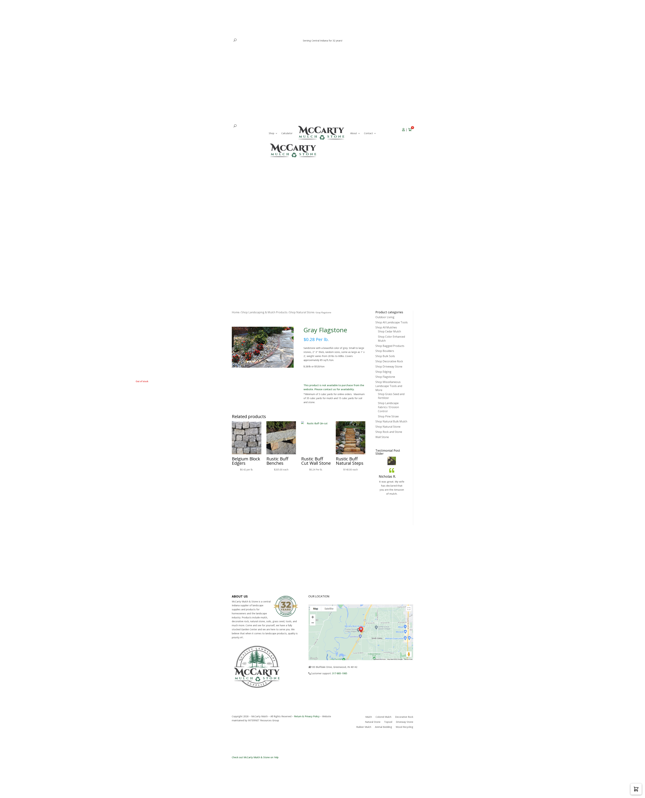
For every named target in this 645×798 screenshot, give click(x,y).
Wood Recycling (404, 727)
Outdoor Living (384, 317)
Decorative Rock (404, 717)
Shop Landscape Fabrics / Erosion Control (388, 407)
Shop (234, 130)
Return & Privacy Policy (306, 716)
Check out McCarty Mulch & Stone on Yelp (255, 757)
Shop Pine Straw (388, 416)
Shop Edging (383, 372)
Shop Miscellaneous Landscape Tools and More (388, 386)
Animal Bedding (383, 727)
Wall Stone (382, 437)
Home (235, 312)
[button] (636, 789)
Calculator (249, 130)
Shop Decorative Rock (389, 361)
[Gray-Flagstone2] (263, 366)
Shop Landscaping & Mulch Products (264, 312)
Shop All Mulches (386, 327)
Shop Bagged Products (389, 346)
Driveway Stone (404, 722)
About (235, 135)
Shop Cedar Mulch (389, 331)
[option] (392, 487)
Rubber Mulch (363, 727)
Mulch (368, 717)
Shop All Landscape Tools (391, 322)
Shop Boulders (384, 351)
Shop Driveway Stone (388, 366)
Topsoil (388, 722)
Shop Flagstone (385, 377)
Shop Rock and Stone (388, 432)
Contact (250, 135)
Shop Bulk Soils (385, 356)
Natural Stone (372, 722)
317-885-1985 (399, 42)
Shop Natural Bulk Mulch (391, 421)
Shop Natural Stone (301, 312)
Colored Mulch (383, 717)
